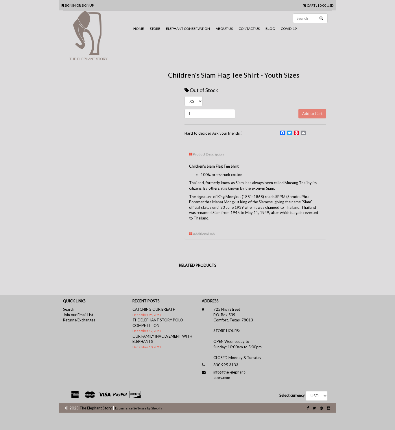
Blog (270, 28)
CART (311, 5)
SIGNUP (88, 5)
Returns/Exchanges (79, 320)
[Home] (96, 37)
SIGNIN (70, 5)
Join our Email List (78, 314)
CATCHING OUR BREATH (154, 309)
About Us (224, 28)
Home (138, 28)
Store (155, 28)
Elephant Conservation (188, 28)
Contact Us (249, 28)
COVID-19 (289, 28)
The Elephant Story (96, 408)
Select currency (292, 395)
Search (68, 309)
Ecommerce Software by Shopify (138, 408)
